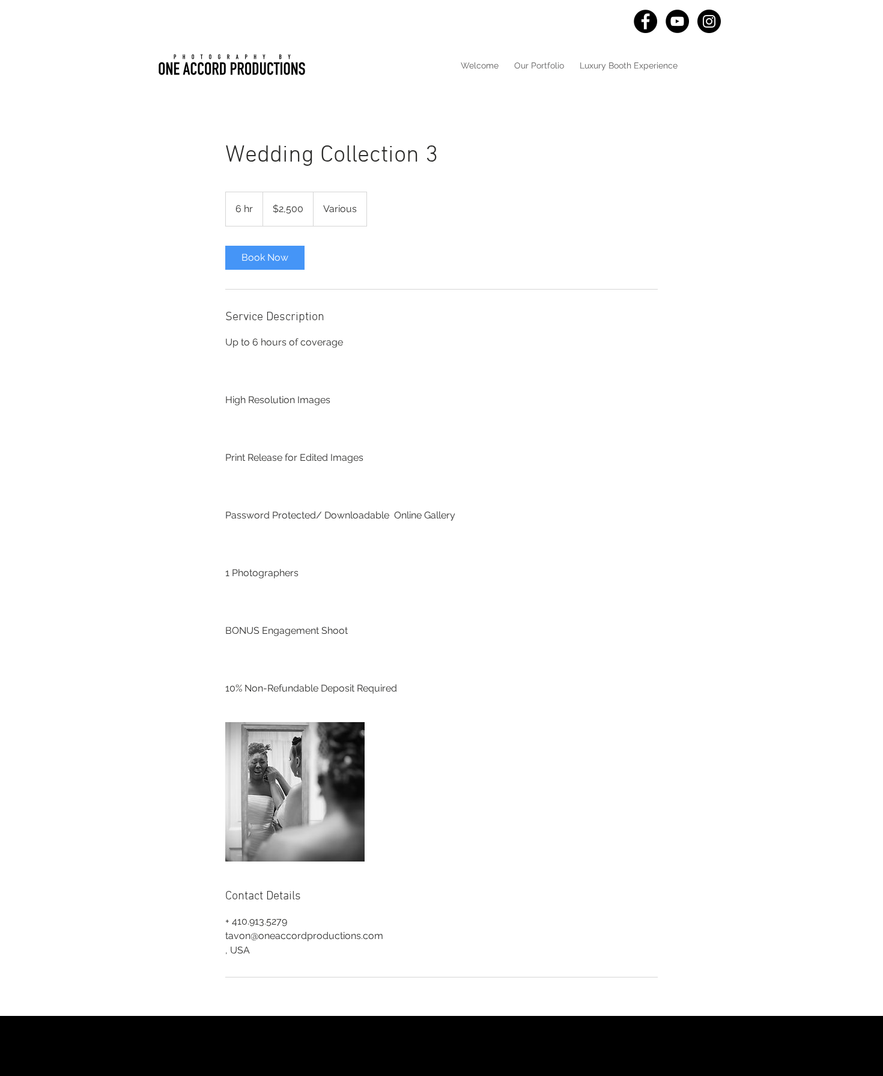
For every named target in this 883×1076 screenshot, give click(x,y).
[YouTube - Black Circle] (677, 21)
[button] (539, 65)
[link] (265, 258)
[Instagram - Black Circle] (709, 21)
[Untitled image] (295, 792)
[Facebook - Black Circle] (645, 21)
